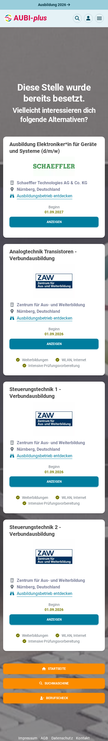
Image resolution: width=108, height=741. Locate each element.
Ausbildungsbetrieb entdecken (44, 196)
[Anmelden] (88, 18)
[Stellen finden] (77, 18)
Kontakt (83, 738)
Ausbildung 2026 (52, 5)
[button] (99, 18)
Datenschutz (62, 738)
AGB (44, 738)
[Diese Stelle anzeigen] (54, 166)
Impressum (27, 738)
